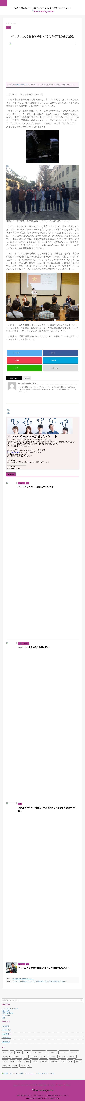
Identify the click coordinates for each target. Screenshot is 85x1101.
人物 (8, 410)
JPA (12, 1052)
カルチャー (53, 1085)
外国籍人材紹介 (42, 1085)
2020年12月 (6, 1030)
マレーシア (62, 1057)
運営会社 (68, 1085)
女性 (63, 1061)
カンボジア (6, 1057)
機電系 (15, 1065)
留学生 (23, 1065)
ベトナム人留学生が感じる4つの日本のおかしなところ (43, 968)
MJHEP (19, 1052)
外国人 (35, 1061)
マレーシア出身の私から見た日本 (33, 647)
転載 (8, 413)
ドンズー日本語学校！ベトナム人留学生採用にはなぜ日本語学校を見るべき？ (39, 981)
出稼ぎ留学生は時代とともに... (23, 979)
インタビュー (52, 1052)
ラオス (5, 1061)
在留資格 (26, 1061)
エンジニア (74, 1052)
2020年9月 (6, 1042)
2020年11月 (6, 1034)
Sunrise (27, 1052)
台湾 (19, 1061)
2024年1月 (6, 1026)
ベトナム (52, 1057)
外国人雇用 (32, 1085)
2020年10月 (6, 1038)
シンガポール (17, 1057)
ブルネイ (43, 1057)
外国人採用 (43, 1061)
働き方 (12, 1061)
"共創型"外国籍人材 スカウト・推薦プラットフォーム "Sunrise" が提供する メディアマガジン (42, 1095)
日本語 (70, 1061)
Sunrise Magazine (39, 1052)
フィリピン (34, 1057)
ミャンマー (72, 1057)
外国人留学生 (54, 1061)
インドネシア (64, 1052)
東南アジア (6, 1065)
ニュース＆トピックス (20, 1085)
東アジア (78, 1061)
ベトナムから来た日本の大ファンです (35, 487)
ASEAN (5, 1052)
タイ (26, 1057)
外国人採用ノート (22, 85)
